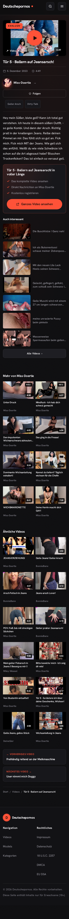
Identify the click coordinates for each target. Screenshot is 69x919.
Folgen (49, 94)
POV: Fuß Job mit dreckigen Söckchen (18, 629)
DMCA (41, 865)
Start (5, 791)
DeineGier (8, 741)
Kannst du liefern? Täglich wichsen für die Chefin (49, 474)
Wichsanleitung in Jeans (48, 733)
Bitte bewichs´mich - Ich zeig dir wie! (51, 664)
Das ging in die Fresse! (47, 437)
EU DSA (41, 874)
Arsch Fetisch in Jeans (15, 593)
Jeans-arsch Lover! (46, 593)
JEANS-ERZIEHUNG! (14, 558)
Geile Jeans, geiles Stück (16, 733)
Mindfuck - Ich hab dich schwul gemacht (48, 404)
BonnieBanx (42, 566)
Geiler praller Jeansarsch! (49, 628)
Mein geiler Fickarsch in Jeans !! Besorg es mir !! (15, 664)
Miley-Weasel (10, 671)
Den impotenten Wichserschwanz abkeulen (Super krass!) (17, 439)
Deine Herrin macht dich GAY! (48, 509)
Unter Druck (9, 402)
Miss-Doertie (9, 410)
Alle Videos (34, 353)
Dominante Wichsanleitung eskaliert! (17, 474)
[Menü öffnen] (62, 6)
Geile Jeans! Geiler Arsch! (49, 558)
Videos (16, 791)
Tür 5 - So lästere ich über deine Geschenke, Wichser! (50, 699)
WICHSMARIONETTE (14, 507)
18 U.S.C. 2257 (46, 856)
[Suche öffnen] (50, 6)
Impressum (43, 837)
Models (7, 846)
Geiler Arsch (14, 104)
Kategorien (9, 856)
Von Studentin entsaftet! (16, 698)
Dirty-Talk (32, 104)
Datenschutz (44, 846)
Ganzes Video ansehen (41, 205)
